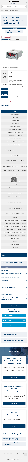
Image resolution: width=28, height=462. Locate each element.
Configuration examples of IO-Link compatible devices (10, 298)
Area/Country (15, 456)
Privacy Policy (20, 452)
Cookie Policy (7, 453)
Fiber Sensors (4, 270)
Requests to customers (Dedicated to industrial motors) (11, 443)
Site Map (6, 452)
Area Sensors (4, 280)
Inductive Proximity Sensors (8, 287)
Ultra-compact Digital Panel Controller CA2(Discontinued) (12, 263)
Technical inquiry (8, 315)
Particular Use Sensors (7, 291)
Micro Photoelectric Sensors (8, 284)
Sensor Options (5, 12)
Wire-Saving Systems (6, 294)
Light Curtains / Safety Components (10, 277)
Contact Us (14, 377)
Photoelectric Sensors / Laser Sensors (11, 273)
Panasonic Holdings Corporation (18, 453)
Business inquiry (7, 320)
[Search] (25, 7)
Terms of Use (12, 452)
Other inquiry (7, 325)
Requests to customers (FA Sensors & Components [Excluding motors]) (11, 438)
